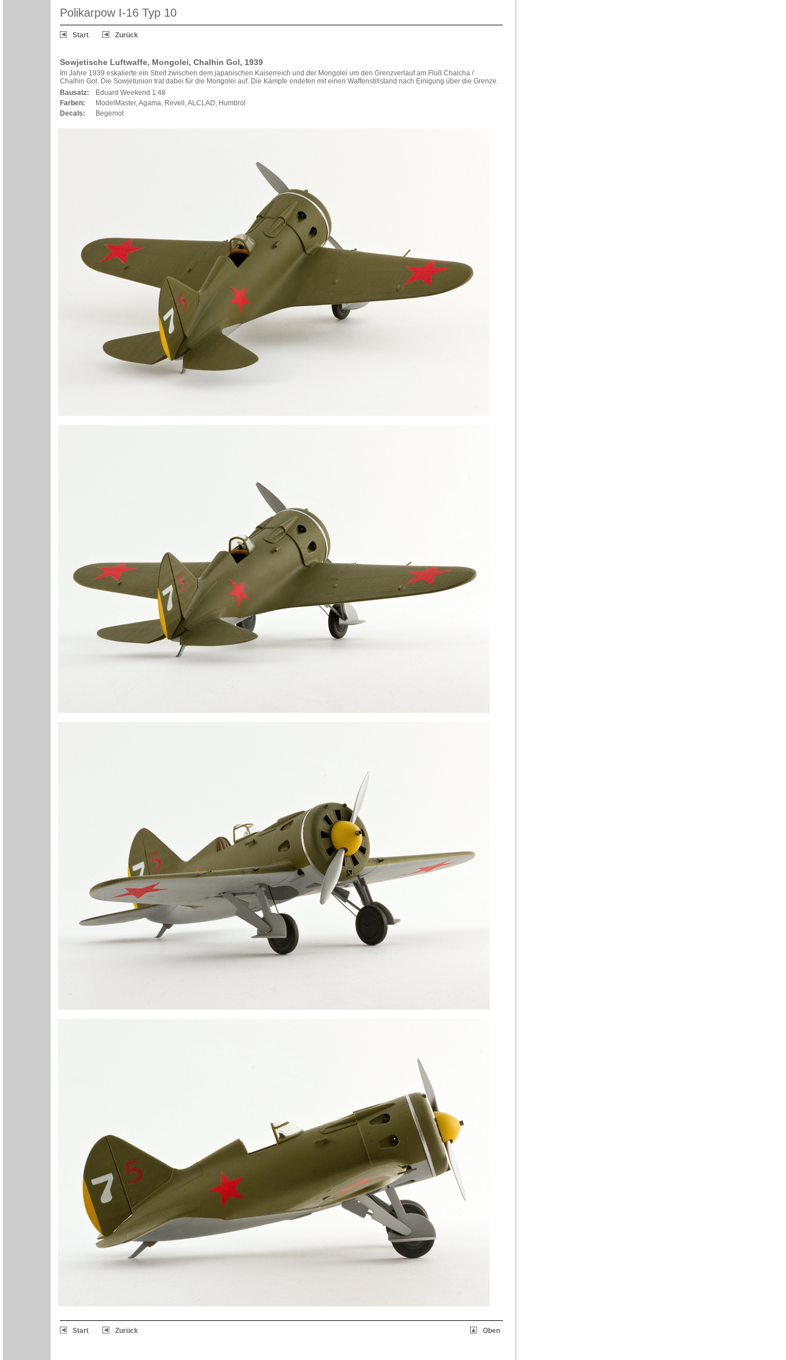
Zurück (126, 35)
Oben (491, 1331)
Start (81, 35)
